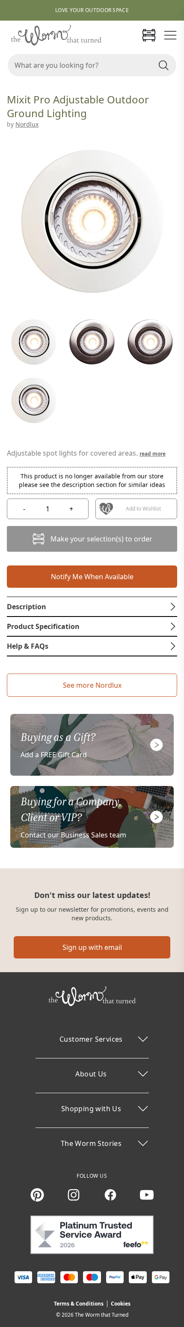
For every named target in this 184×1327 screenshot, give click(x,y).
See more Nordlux (92, 685)
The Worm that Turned (101, 1314)
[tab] (92, 606)
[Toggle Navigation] (170, 35)
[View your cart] (149, 35)
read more (152, 453)
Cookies (121, 1303)
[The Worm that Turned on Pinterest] (37, 1195)
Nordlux (27, 124)
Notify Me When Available (92, 576)
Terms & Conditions (79, 1303)
